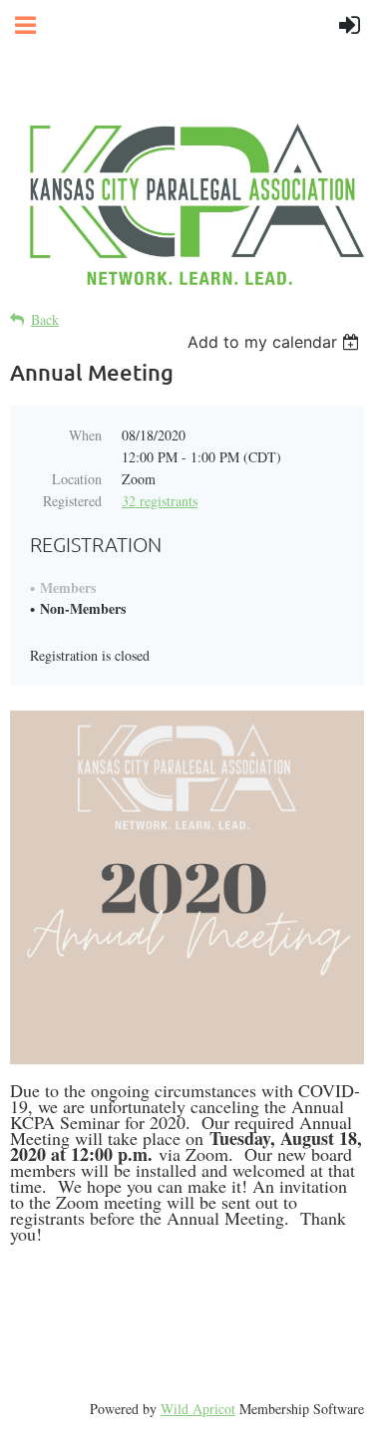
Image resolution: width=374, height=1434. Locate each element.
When (85, 435)
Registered (72, 500)
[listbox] (275, 342)
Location (77, 478)
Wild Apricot (198, 1408)
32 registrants (159, 500)
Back (45, 319)
